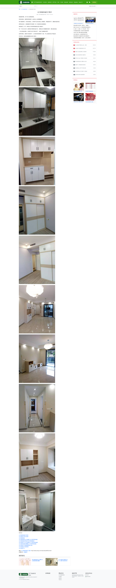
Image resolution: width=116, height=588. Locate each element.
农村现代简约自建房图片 (79, 74)
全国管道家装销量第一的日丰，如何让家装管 (82, 37)
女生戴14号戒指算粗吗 (89, 91)
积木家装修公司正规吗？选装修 (80, 71)
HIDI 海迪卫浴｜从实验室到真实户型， (81, 34)
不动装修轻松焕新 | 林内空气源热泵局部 (81, 30)
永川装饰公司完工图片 (24, 536)
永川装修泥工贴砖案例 (24, 546)
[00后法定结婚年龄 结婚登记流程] (90, 96)
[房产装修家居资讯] (24, 2)
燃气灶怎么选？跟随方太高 (78, 101)
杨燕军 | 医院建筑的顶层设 (79, 64)
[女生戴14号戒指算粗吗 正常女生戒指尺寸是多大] (90, 85)
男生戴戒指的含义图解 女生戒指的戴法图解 (37, 560)
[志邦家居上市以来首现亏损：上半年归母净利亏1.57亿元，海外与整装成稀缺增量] (79, 18)
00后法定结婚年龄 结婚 (89, 101)
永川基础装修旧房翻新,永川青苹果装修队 (27, 544)
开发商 (61, 2)
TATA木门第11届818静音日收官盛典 (80, 32)
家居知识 (71, 2)
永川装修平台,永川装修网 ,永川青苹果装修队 (28, 542)
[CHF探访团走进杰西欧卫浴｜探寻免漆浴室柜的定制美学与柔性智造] (90, 19)
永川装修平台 (22, 548)
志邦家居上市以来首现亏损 (78, 23)
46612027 (87, 574)
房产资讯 (54, 2)
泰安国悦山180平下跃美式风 (80, 68)
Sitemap (60, 579)
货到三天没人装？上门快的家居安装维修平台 (82, 27)
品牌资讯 (50, 2)
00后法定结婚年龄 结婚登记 (80, 54)
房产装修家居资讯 (38, 2)
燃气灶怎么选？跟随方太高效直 (80, 58)
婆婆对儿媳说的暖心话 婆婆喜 (80, 51)
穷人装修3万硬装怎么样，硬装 (80, 45)
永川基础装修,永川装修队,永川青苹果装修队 (28, 539)
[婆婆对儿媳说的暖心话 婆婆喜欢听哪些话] (79, 86)
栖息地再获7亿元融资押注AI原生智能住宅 (81, 36)
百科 (58, 2)
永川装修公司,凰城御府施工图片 (26, 545)
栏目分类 (92, 6)
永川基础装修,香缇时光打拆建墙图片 (27, 541)
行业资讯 (45, 2)
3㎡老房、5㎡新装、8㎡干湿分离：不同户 (81, 28)
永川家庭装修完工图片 (24, 535)
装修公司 (81, 2)
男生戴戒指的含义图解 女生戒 (80, 61)
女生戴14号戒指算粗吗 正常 (80, 48)
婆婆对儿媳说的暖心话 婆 (78, 91)
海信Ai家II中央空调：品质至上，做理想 (81, 25)
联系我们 (94, 2)
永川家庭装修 (22, 538)
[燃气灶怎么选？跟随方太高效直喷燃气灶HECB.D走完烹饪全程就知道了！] (79, 97)
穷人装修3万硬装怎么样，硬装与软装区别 (63, 560)
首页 (32, 2)
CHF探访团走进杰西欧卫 (90, 23)
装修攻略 (76, 2)
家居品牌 (66, 2)
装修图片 (26, 552)
